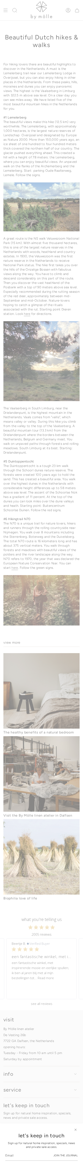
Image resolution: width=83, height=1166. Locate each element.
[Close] (75, 1130)
